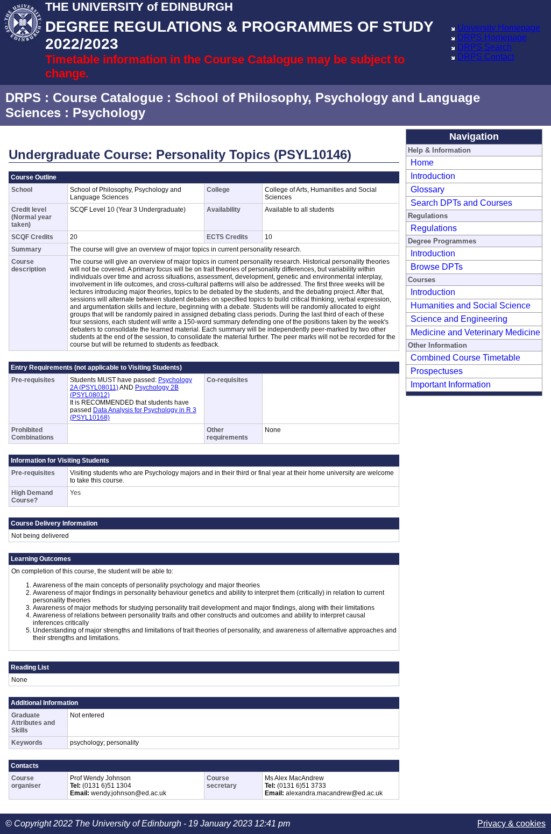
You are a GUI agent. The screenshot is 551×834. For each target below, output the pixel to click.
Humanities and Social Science (471, 305)
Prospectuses (437, 371)
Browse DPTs (437, 266)
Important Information (451, 384)
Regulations (434, 228)
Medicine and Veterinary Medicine (475, 332)
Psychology (109, 112)
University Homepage (498, 27)
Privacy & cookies (511, 823)
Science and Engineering (459, 318)
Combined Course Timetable (465, 357)
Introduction (433, 176)
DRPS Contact (485, 56)
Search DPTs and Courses (461, 202)
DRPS (23, 97)
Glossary (427, 189)
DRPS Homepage (492, 37)
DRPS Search (484, 47)
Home (422, 162)
